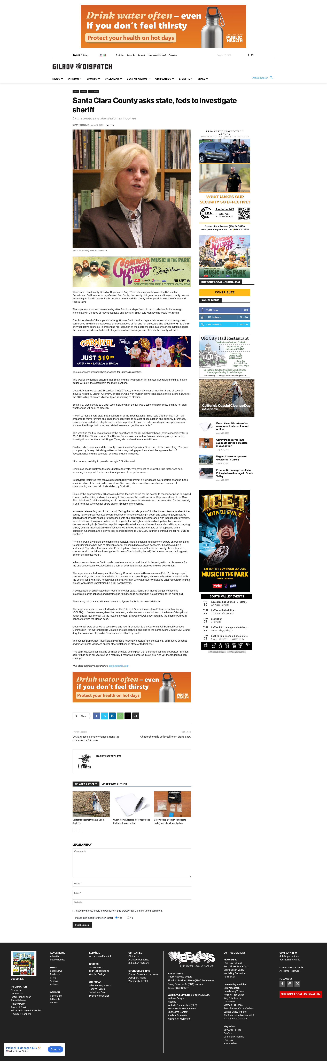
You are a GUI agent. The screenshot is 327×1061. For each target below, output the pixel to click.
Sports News (96, 967)
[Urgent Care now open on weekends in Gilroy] (206, 460)
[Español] (105, 55)
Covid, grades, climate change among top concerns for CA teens (96, 738)
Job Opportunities (289, 956)
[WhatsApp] (120, 716)
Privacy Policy (18, 1003)
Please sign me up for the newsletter (94, 917)
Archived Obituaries (138, 959)
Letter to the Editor (21, 997)
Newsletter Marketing (179, 1018)
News (76, 91)
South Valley (230, 1043)
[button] (263, 78)
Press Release (18, 1000)
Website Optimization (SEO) (182, 1005)
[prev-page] (75, 830)
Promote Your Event (99, 995)
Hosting (172, 1001)
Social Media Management (182, 1008)
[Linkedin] (112, 716)
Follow (244, 317)
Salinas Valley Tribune (235, 1011)
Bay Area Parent (232, 1029)
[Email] (127, 716)
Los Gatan (229, 1001)
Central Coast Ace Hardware (143, 974)
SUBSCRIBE (17, 978)
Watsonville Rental (138, 981)
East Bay (228, 1040)
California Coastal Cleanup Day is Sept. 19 (226, 407)
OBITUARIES (135, 952)
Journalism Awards (289, 959)
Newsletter (16, 990)
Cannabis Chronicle (234, 1036)
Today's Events (97, 989)
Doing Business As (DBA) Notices (185, 984)
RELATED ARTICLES (86, 784)
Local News (93, 91)
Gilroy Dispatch (232, 988)
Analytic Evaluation (178, 1015)
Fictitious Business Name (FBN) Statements (191, 980)
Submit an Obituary (138, 963)
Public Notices (57, 959)
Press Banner (231, 1008)
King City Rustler (232, 998)
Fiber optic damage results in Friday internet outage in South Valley (234, 473)
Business (55, 974)
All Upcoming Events (100, 985)
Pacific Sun (229, 976)
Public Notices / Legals (180, 976)
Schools (54, 981)
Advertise (55, 956)
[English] (102, 55)
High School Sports (99, 970)
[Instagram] (252, 55)
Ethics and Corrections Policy (26, 1010)
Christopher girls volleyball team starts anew (165, 736)
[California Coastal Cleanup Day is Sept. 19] (91, 804)
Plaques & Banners (21, 1014)
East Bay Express (233, 963)
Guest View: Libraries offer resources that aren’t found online (232, 426)
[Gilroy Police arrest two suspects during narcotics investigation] (172, 804)
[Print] (135, 716)
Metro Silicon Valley (234, 969)
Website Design (176, 998)
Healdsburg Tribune (234, 991)
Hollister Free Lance (234, 994)
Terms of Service (19, 1007)
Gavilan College (97, 974)
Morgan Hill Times (233, 1005)
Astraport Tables (137, 977)
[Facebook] (248, 55)
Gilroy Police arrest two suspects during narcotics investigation (232, 443)
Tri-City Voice (230, 1018)
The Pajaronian (232, 1015)
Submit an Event (97, 992)
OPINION (55, 992)
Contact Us (17, 993)
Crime (83, 91)
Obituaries (133, 956)
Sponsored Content (178, 1012)
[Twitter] (104, 716)
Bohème (228, 1033)
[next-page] (80, 830)
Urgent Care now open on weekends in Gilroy (231, 458)
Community (56, 995)
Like (246, 310)
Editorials (55, 999)
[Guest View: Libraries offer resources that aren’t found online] (131, 804)
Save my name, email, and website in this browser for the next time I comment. (119, 910)
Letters (54, 1002)
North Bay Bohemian (235, 973)
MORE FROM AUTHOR (114, 784)
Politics (54, 984)
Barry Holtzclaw (81, 125)
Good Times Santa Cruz (236, 966)
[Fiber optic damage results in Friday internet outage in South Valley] (206, 473)
